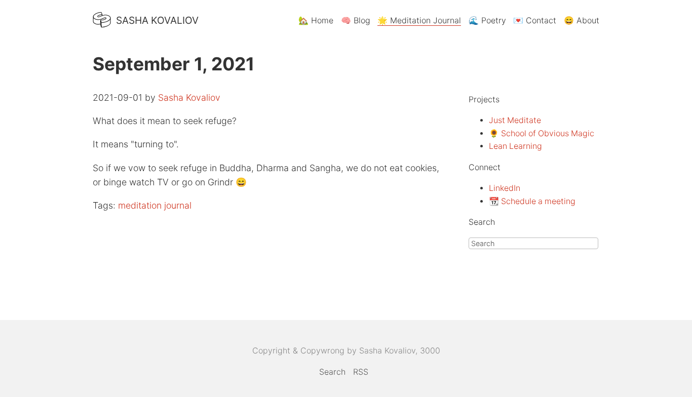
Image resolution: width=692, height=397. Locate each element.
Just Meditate (515, 120)
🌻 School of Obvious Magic (541, 133)
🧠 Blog (355, 20)
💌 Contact (534, 20)
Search (332, 372)
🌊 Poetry (487, 20)
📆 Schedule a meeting (532, 201)
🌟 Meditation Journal (419, 20)
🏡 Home (315, 20)
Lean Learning (515, 146)
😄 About (581, 20)
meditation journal (154, 205)
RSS (360, 372)
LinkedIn (504, 188)
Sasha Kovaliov (157, 20)
